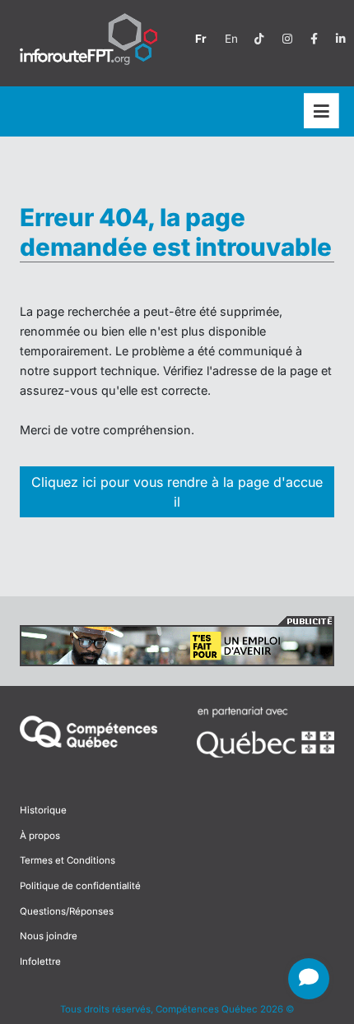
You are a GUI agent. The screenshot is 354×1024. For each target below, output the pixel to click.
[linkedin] (340, 39)
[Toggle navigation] (321, 111)
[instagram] (287, 39)
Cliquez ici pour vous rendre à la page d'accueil (177, 492)
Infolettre (40, 961)
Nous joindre (48, 936)
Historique (43, 810)
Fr (201, 38)
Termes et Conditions (67, 860)
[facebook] (314, 39)
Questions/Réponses (67, 911)
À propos (40, 835)
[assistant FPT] (308, 978)
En (231, 38)
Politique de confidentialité (80, 886)
